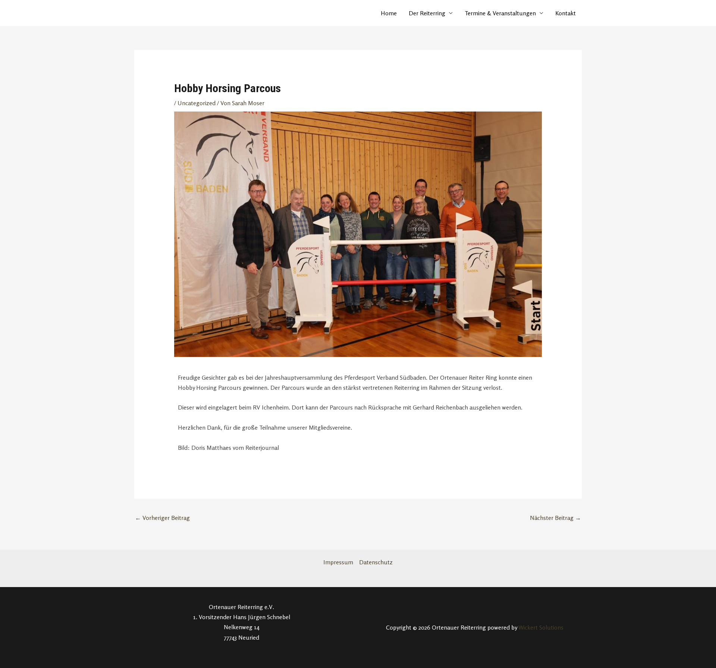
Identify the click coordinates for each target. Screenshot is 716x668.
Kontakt (565, 13)
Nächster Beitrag (555, 517)
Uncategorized (197, 103)
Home (389, 13)
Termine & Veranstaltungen (500, 13)
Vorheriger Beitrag (162, 517)
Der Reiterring (427, 13)
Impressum (338, 562)
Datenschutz (376, 562)
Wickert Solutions (540, 627)
